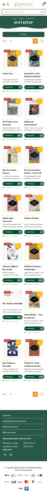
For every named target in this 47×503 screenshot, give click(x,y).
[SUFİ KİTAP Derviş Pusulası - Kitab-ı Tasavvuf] (34, 155)
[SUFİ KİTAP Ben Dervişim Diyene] (13, 155)
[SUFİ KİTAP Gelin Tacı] (13, 58)
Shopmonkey (28, 470)
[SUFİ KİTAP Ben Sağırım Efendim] (13, 348)
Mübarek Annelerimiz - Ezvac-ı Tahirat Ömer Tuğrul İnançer (32, 123)
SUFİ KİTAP (30, 18)
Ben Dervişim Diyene (9, 171)
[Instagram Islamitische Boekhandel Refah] (5, 455)
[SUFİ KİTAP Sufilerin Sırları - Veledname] (34, 251)
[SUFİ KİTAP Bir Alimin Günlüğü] (13, 294)
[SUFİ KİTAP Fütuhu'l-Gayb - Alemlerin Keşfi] (34, 348)
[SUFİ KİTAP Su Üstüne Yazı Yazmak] (13, 107)
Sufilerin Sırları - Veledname (33, 268)
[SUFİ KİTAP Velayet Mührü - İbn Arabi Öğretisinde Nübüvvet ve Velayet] (13, 251)
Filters (24, 34)
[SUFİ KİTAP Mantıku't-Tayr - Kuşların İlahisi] (34, 58)
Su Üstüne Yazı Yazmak (10, 123)
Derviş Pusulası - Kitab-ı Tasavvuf (33, 171)
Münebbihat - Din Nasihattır (33, 316)
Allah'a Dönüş (31, 218)
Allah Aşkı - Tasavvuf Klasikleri (9, 220)
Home (14, 18)
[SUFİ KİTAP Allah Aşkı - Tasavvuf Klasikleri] (13, 203)
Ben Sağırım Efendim (9, 364)
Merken (21, 18)
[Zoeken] (42, 11)
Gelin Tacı (8, 73)
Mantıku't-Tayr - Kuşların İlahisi (33, 75)
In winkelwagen (8, 87)
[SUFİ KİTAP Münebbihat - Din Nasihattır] (34, 300)
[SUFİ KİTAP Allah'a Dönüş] (34, 203)
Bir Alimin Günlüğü (13, 303)
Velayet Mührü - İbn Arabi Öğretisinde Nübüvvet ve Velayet (11, 268)
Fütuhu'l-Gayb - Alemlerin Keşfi (32, 364)
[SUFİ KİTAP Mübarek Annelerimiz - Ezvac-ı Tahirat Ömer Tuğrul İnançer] (34, 107)
